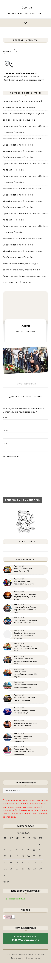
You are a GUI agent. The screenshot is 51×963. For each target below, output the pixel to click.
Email (5, 430)
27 (23, 868)
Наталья (31, 331)
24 (5, 868)
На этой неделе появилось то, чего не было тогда (25, 621)
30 (40, 868)
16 (40, 856)
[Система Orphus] (9, 67)
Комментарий (11, 456)
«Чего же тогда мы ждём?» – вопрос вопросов (25, 698)
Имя (5, 417)
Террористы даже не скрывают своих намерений (23, 738)
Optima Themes (33, 958)
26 (17, 868)
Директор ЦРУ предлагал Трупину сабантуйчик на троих (25, 596)
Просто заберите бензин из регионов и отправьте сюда (25, 609)
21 (28, 862)
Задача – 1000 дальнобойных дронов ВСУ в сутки (25, 674)
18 (11, 862)
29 (34, 868)
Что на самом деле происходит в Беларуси (24, 582)
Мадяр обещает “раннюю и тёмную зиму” (25, 711)
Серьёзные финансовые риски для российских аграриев (24, 635)
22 (34, 862)
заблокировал (25, 939)
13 (23, 856)
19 (17, 862)
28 (28, 868)
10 (5, 856)
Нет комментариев (26, 383)
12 (17, 856)
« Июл (6, 881)
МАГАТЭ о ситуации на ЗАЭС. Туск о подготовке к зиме (25, 648)
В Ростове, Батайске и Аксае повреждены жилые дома (25, 661)
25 (11, 868)
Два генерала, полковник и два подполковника (25, 686)
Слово (25, 7)
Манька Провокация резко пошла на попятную (25, 724)
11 (11, 856)
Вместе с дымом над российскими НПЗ (23, 570)
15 (34, 856)
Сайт (5, 443)
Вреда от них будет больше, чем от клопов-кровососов (24, 751)
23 (40, 862)
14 (28, 856)
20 (23, 862)
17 (5, 862)
